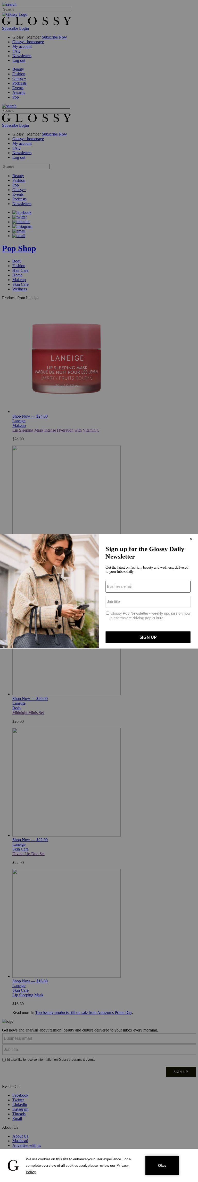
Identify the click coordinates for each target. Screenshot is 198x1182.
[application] (99, 1165)
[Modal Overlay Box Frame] (99, 591)
